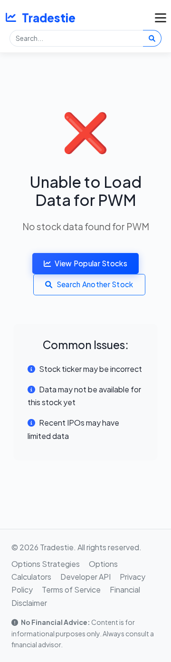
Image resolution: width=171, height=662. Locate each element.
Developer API (85, 577)
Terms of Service (71, 589)
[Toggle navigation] (158, 17)
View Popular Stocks (91, 263)
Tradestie (49, 17)
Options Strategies (45, 564)
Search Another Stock (95, 284)
